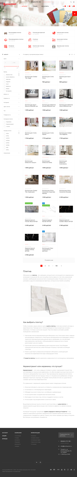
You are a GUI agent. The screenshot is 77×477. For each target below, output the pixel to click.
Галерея (17, 446)
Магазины (33, 435)
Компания (18, 432)
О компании (18, 435)
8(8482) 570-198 (36, 2)
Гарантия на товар (35, 442)
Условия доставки (35, 440)
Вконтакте (36, 462)
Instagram (40, 462)
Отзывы (17, 437)
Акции (4, 435)
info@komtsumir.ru (66, 446)
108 (56, 265)
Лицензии (17, 442)
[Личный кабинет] (73, 2)
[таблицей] (74, 54)
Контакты (17, 440)
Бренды (4, 438)
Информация (35, 432)
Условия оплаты (35, 437)
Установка (33, 444)
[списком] (72, 54)
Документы (18, 444)
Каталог (5, 432)
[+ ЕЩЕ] (55, 6)
